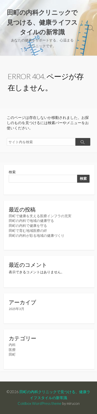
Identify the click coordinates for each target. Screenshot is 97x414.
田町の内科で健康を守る (28, 225)
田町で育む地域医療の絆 (28, 230)
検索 (12, 172)
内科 (12, 345)
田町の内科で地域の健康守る (31, 220)
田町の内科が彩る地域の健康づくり (36, 235)
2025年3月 (16, 309)
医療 (12, 349)
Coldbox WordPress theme (39, 403)
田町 (12, 354)
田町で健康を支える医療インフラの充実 (40, 216)
